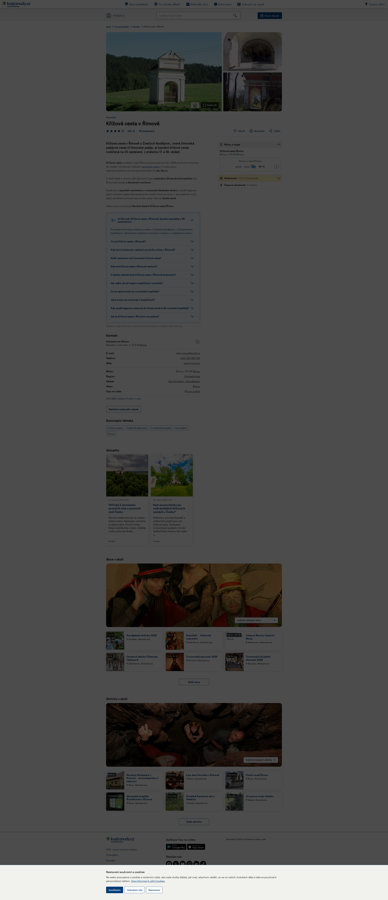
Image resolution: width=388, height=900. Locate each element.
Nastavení (154, 889)
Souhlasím (115, 889)
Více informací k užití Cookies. (148, 881)
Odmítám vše (134, 889)
